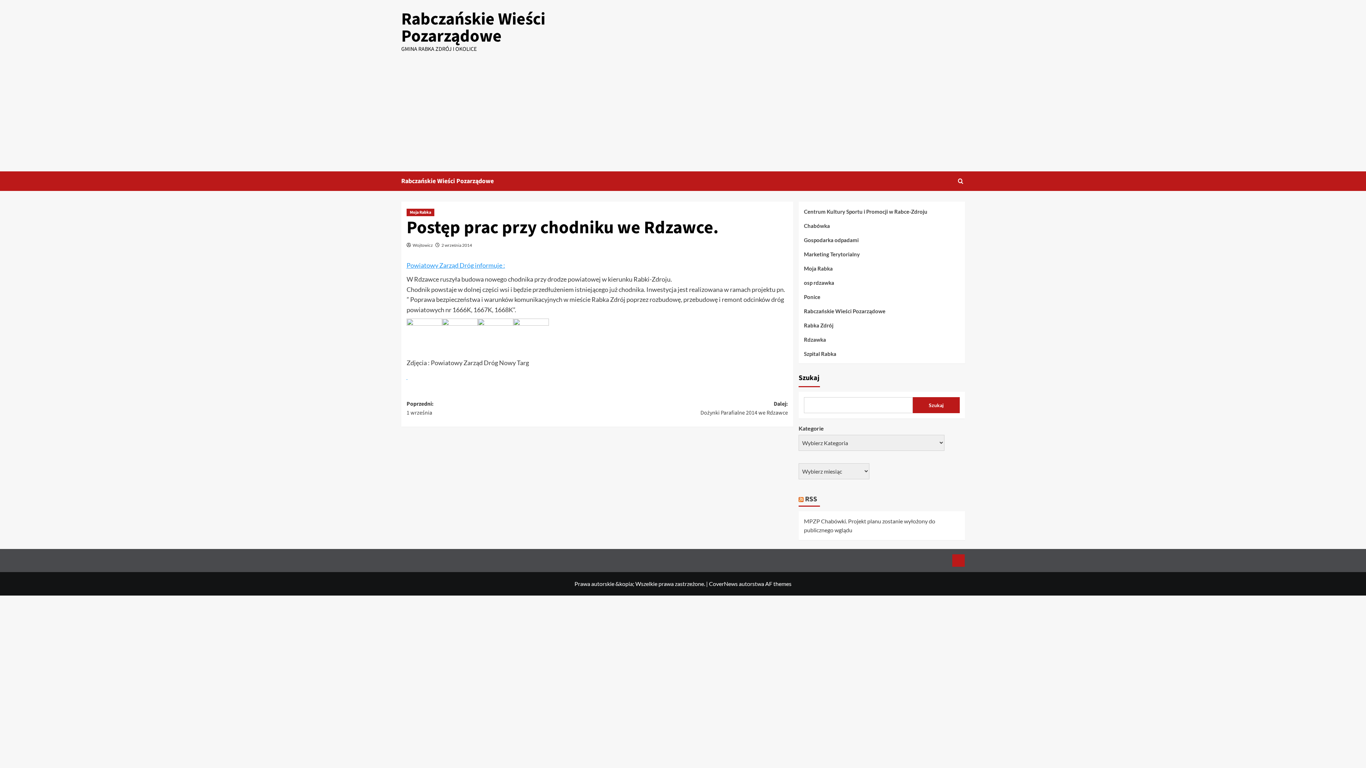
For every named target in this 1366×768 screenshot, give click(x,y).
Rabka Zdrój (818, 325)
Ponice (812, 297)
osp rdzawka (819, 282)
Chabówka (817, 226)
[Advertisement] (683, 118)
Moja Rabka (420, 212)
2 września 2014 (456, 245)
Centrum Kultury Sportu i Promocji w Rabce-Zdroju (865, 211)
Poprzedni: (420, 408)
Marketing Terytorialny (832, 254)
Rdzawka (815, 339)
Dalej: (744, 408)
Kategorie (811, 428)
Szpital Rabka (820, 354)
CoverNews (723, 583)
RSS (811, 499)
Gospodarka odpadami (831, 240)
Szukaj (809, 378)
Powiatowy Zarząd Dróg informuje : (456, 265)
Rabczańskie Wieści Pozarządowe (473, 27)
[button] (960, 181)
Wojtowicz (423, 245)
